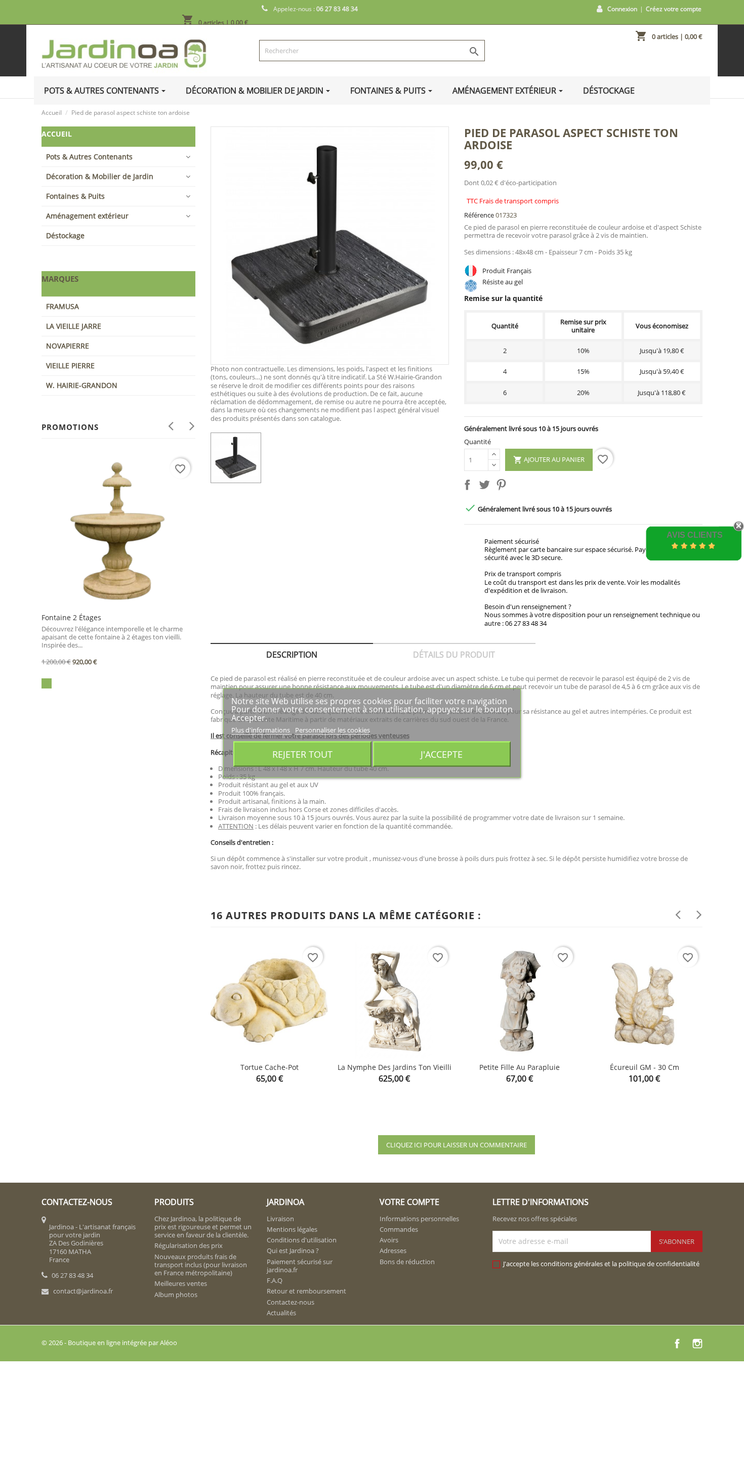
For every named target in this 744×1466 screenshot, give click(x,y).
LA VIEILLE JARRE (73, 326)
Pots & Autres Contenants (89, 156)
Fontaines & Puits (75, 196)
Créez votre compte (673, 9)
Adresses (393, 1250)
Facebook (677, 1343)
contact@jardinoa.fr (83, 1291)
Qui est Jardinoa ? (293, 1250)
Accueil (57, 134)
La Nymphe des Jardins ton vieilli (394, 1067)
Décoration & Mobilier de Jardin (99, 176)
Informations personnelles (419, 1218)
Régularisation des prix (188, 1245)
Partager (469, 487)
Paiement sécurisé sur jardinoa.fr (300, 1265)
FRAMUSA (62, 306)
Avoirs (389, 1239)
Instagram (697, 1343)
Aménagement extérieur (87, 216)
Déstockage (65, 235)
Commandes (399, 1229)
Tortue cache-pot (269, 1067)
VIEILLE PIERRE (70, 365)
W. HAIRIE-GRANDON (81, 385)
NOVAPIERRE (67, 346)
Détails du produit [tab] (454, 654)
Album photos (175, 1294)
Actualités (281, 1312)
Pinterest (503, 487)
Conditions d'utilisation (302, 1239)
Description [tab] (291, 654)
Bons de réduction (407, 1261)
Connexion (622, 9)
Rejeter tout (302, 754)
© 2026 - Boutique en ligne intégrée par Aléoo (109, 1342)
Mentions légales (292, 1229)
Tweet (486, 487)
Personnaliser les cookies (332, 729)
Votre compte (409, 1202)
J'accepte (442, 754)
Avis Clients (695, 535)
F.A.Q (274, 1280)
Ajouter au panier (549, 459)
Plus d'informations (261, 729)
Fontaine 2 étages (71, 617)
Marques (60, 279)
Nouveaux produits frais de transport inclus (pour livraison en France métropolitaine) (200, 1265)
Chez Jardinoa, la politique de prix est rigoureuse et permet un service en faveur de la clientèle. (203, 1227)
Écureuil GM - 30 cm (644, 1067)
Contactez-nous (290, 1302)
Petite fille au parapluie (519, 1067)
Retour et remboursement (306, 1291)
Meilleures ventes (180, 1283)
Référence (479, 215)
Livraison (280, 1218)
